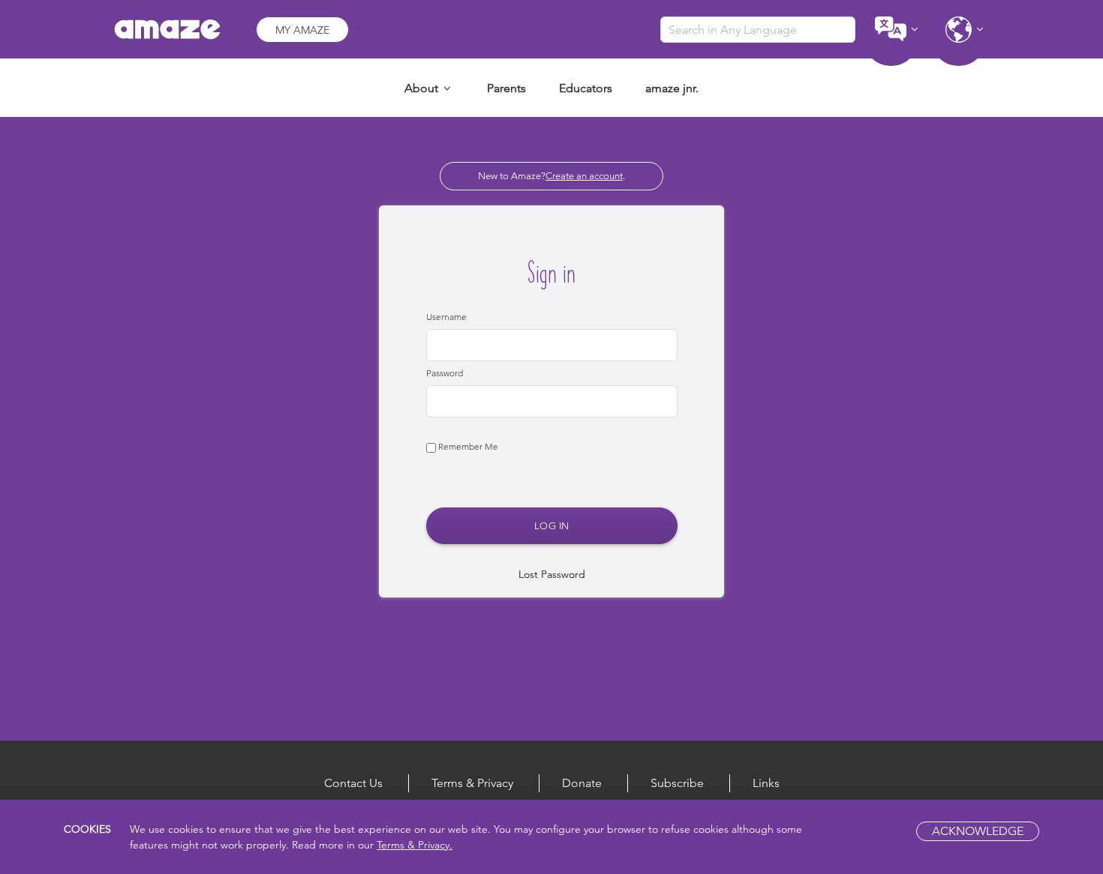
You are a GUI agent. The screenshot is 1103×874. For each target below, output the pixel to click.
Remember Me (467, 446)
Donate (582, 783)
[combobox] (757, 29)
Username (446, 316)
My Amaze (302, 30)
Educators (585, 88)
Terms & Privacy (472, 783)
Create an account (584, 175)
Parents (506, 88)
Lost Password (551, 574)
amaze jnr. (672, 88)
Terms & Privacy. (414, 845)
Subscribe (677, 783)
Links (766, 783)
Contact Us (353, 783)
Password (444, 373)
